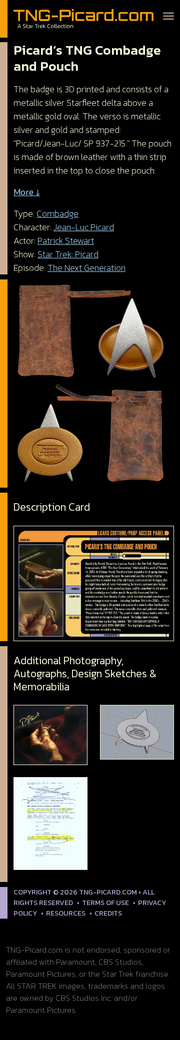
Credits (108, 913)
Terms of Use (105, 903)
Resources (66, 913)
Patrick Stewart (66, 240)
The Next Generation (87, 267)
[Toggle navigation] (168, 15)
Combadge (57, 213)
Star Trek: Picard (68, 254)
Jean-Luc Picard (84, 227)
